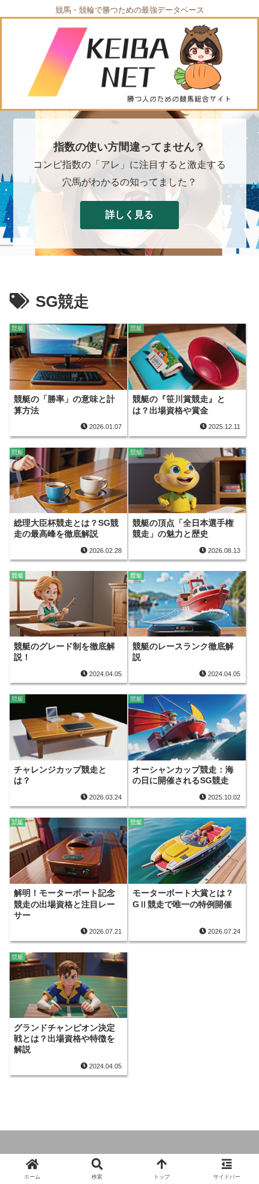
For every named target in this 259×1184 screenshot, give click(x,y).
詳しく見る (129, 214)
